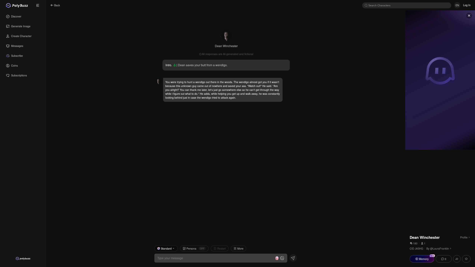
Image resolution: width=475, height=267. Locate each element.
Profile (464, 237)
